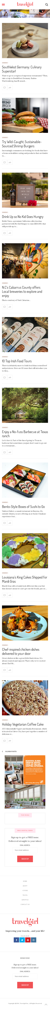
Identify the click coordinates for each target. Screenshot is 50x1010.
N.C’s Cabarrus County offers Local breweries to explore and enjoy (22, 291)
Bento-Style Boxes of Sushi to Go (23, 506)
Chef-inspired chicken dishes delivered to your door (20, 651)
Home (25, 881)
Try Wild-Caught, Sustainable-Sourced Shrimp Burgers (22, 143)
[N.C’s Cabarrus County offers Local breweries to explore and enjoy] (25, 260)
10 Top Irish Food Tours (17, 361)
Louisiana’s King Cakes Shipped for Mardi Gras (24, 579)
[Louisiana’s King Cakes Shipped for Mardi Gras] (25, 550)
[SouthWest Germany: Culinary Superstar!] (25, 40)
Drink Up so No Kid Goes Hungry (22, 216)
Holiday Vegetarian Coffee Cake (23, 724)
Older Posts (11, 751)
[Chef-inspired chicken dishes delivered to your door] (25, 623)
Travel (25, 895)
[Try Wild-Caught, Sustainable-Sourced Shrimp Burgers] (25, 115)
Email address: (25, 845)
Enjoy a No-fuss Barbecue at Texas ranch (25, 433)
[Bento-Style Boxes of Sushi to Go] (25, 480)
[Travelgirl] (25, 4)
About (25, 886)
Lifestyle (25, 900)
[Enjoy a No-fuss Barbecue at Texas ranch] (25, 405)
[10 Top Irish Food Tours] (25, 334)
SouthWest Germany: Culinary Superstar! (22, 69)
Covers (25, 890)
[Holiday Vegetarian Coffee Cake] (25, 697)
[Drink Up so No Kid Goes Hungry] (25, 190)
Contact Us (25, 904)
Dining (5, 63)
